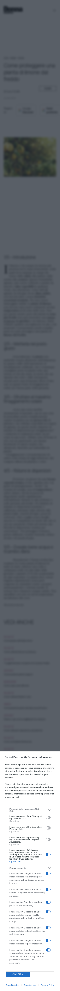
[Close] (54, 757)
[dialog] (30, 871)
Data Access (30, 985)
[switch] (48, 817)
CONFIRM (18, 974)
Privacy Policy (47, 985)
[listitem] (30, 810)
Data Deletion (12, 985)
